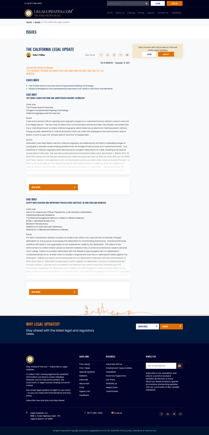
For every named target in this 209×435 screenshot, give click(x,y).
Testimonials (112, 391)
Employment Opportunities (119, 368)
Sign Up (175, 3)
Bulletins (83, 375)
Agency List (84, 391)
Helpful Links (112, 387)
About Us (120, 12)
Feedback (84, 395)
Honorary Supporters (116, 375)
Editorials (83, 379)
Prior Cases (84, 368)
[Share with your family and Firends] (127, 54)
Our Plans (110, 379)
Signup (165, 326)
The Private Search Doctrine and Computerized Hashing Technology (61, 85)
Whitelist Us (111, 383)
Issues (37, 22)
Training (131, 12)
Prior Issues (84, 364)
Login (158, 3)
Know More (143, 326)
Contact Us (163, 12)
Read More (36, 187)
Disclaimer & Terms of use (145, 430)
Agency (151, 12)
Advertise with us (114, 364)
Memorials (84, 383)
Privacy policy (126, 430)
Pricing (141, 12)
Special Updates (87, 372)
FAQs (81, 387)
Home (110, 12)
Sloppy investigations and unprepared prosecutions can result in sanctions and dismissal (70, 88)
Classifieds (176, 12)
